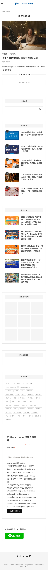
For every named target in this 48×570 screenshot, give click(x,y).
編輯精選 (35, 412)
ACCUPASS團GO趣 (25, 387)
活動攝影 (8, 405)
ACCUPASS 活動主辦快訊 (16, 463)
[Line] (30, 556)
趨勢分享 (37, 416)
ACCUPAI (8, 383)
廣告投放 (22, 398)
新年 (13, 401)
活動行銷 (24, 405)
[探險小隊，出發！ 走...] (24, 334)
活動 (24, 401)
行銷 (18, 416)
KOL (22, 391)
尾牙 (23, 394)
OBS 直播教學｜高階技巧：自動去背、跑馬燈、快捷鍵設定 (31, 162)
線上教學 (38, 409)
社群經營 (8, 409)
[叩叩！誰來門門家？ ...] (24, 321)
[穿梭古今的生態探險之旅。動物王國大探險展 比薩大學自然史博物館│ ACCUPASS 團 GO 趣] (12, 278)
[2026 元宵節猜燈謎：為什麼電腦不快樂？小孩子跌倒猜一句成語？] (12, 149)
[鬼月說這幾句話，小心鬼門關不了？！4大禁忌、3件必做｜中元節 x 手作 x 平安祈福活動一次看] (12, 234)
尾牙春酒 (30, 394)
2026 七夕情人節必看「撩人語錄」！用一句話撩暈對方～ (32, 190)
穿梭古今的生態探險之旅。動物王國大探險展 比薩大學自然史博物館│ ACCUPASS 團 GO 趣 (31, 278)
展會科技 (8, 398)
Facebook (9, 391)
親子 (24, 416)
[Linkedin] (23, 556)
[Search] (46, 3)
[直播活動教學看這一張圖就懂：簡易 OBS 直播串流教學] (12, 135)
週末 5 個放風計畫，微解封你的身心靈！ (21, 57)
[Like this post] (19, 74)
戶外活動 (30, 398)
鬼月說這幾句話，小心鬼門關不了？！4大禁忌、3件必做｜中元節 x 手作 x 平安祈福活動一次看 (31, 235)
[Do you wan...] (24, 308)
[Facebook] (17, 556)
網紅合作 (22, 409)
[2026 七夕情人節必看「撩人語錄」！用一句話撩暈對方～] (12, 191)
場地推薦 (29, 391)
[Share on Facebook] (21, 74)
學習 (17, 394)
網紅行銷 (30, 409)
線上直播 (26, 412)
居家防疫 (38, 394)
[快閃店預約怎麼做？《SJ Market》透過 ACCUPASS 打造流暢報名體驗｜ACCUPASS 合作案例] (12, 263)
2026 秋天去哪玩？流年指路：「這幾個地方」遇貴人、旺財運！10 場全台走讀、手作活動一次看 (31, 220)
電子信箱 (11, 447)
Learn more (31, 503)
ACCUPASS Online (11, 387)
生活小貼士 (33, 405)
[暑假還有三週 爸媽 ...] (37, 334)
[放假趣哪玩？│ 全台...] (37, 308)
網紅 (15, 409)
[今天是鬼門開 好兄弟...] (10, 334)
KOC (17, 391)
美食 (7, 416)
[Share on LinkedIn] (24, 74)
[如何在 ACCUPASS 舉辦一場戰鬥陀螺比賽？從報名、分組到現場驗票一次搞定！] (12, 249)
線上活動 (8, 412)
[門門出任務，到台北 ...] (37, 321)
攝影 (7, 401)
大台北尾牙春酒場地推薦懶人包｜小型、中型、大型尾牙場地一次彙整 (31, 176)
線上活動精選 (17, 412)
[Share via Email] (29, 74)
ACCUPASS (17, 383)
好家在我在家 (9, 394)
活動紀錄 (16, 405)
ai (33, 387)
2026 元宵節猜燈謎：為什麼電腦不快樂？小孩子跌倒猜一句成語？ (32, 148)
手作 (37, 398)
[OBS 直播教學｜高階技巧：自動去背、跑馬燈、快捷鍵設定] (12, 163)
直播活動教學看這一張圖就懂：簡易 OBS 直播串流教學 (32, 133)
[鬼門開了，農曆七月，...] (10, 321)
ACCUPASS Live (27, 383)
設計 (30, 416)
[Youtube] (27, 556)
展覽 (15, 398)
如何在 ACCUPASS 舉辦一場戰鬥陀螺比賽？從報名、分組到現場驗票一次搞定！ (32, 248)
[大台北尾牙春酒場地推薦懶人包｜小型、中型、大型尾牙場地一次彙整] (12, 177)
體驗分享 (8, 419)
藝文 (13, 416)
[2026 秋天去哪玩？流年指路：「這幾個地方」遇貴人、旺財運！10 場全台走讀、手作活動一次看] (12, 220)
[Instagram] (20, 556)
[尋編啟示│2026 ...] (10, 308)
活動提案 (31, 401)
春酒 (18, 401)
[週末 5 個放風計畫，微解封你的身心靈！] (24, 35)
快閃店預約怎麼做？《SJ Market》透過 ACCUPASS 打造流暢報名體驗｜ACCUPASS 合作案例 (31, 263)
